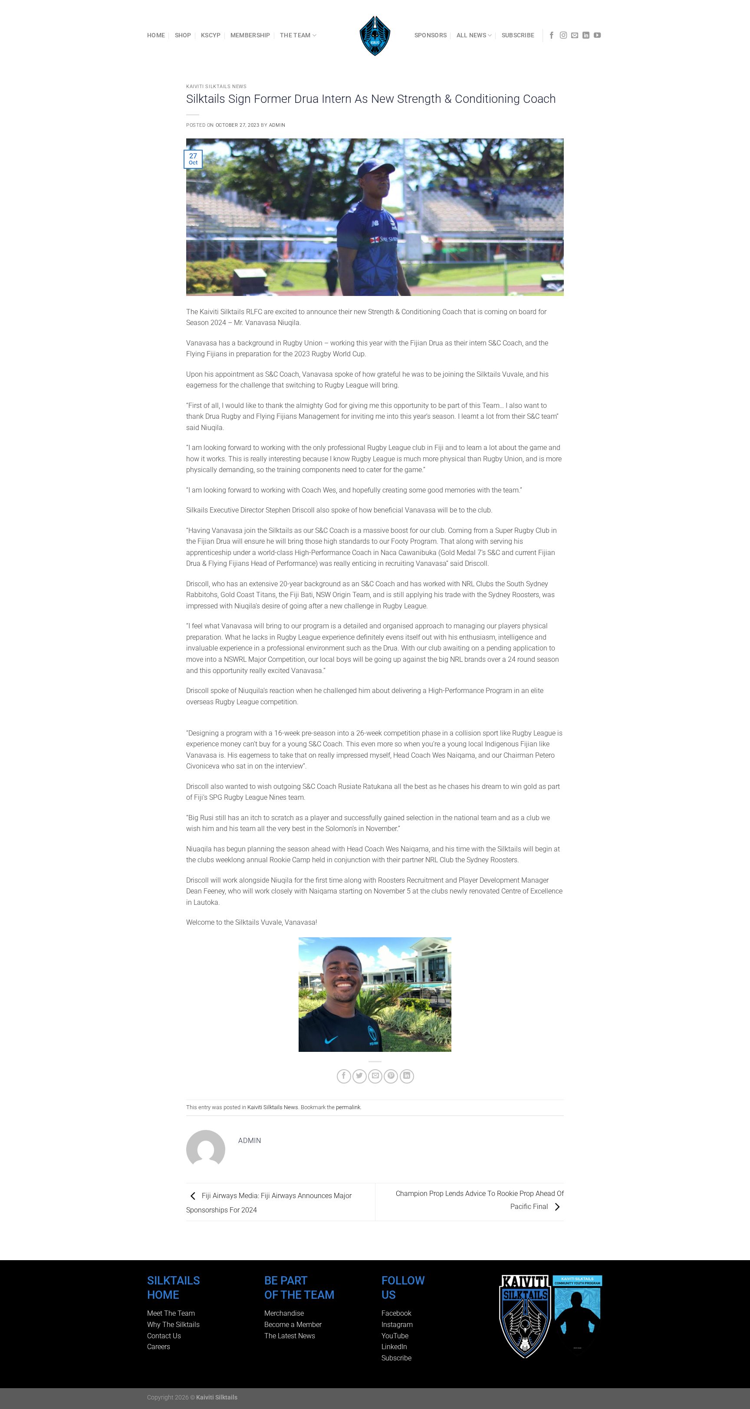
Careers (158, 1347)
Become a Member (293, 1324)
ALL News (471, 35)
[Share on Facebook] (344, 1076)
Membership (250, 35)
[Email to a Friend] (375, 1076)
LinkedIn (394, 1347)
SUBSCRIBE (518, 35)
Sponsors (430, 35)
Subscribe (396, 1358)
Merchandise (284, 1313)
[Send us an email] (574, 35)
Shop (183, 35)
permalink (348, 1107)
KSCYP (210, 35)
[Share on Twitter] (359, 1076)
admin (277, 125)
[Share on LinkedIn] (407, 1076)
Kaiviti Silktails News (216, 86)
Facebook (396, 1313)
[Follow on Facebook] (551, 35)
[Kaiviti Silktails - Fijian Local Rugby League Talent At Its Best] (375, 35)
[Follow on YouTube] (597, 35)
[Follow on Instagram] (563, 35)
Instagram (397, 1324)
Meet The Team (171, 1313)
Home (156, 35)
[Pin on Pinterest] (391, 1076)
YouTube (395, 1336)
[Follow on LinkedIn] (585, 35)
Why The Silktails (173, 1324)
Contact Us (164, 1336)
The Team (295, 35)
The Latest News (289, 1336)
